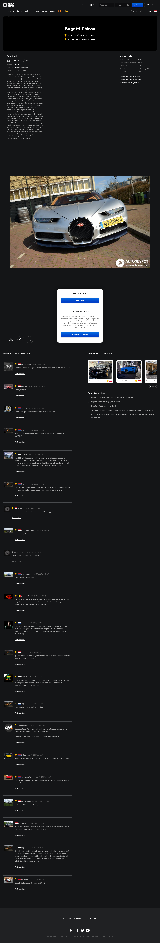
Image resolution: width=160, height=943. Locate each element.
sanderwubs (26, 801)
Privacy (95, 937)
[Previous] (151, 386)
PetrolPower (26, 364)
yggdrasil (25, 596)
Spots (95, 5)
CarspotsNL (23, 725)
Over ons (67, 919)
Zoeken (139, 5)
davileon (24, 879)
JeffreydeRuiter (27, 777)
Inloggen (147, 11)
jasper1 (24, 408)
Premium (64, 11)
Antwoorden (20, 374)
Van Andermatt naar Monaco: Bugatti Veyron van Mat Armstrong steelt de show (122, 410)
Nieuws (84, 5)
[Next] (155, 386)
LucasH (24, 454)
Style (20, 508)
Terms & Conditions (79, 937)
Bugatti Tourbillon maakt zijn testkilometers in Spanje (112, 397)
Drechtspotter (18, 552)
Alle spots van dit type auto (129, 83)
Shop (37, 11)
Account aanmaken (80, 334)
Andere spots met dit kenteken (130, 80)
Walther (24, 386)
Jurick (23, 623)
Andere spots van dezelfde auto (131, 77)
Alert (135, 11)
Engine (17, 64)
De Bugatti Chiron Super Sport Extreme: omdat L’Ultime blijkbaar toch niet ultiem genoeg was (122, 415)
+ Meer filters (151, 5)
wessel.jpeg (26, 574)
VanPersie (22, 823)
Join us (28, 11)
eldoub (24, 677)
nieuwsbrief (91, 919)
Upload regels (48, 11)
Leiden (17, 68)
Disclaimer (108, 937)
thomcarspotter (28, 530)
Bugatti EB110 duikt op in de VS (103, 406)
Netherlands (25, 68)
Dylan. (23, 755)
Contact (78, 919)
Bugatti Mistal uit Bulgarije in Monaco (105, 402)
